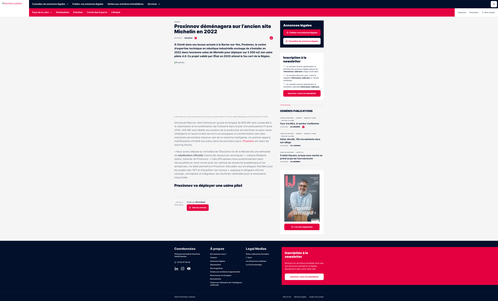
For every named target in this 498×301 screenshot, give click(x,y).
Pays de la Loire (40, 12)
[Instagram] (183, 269)
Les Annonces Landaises (256, 261)
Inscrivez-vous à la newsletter (302, 93)
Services (152, 4)
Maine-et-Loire (310, 118)
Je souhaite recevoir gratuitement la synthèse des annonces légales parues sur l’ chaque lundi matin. (301, 69)
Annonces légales (217, 261)
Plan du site (287, 297)
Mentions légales (300, 297)
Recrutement (215, 279)
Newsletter (474, 12)
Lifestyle (115, 12)
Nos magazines (216, 268)
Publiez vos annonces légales (87, 4)
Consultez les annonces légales (48, 4)
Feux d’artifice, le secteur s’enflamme (299, 123)
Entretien (78, 12)
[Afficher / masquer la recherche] (494, 4)
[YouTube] (189, 269)
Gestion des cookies (316, 297)
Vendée (177, 22)
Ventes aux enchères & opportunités (225, 272)
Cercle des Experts (97, 12)
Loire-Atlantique (287, 118)
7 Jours (249, 257)
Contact (213, 257)
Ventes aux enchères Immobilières (125, 4)
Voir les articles (199, 207)
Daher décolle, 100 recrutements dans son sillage (300, 141)
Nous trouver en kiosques (220, 275)
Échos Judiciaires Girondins (257, 254)
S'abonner (462, 12)
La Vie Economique (254, 265)
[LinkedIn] (176, 269)
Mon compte (490, 12)
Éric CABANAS (295, 145)
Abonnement (215, 265)
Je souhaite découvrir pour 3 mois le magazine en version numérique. (301, 77)
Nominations (62, 12)
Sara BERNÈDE (295, 127)
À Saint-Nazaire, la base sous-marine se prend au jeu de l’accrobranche (301, 157)
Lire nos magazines (303, 227)
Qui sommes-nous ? (218, 254)
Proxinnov (248, 141)
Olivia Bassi (188, 38)
